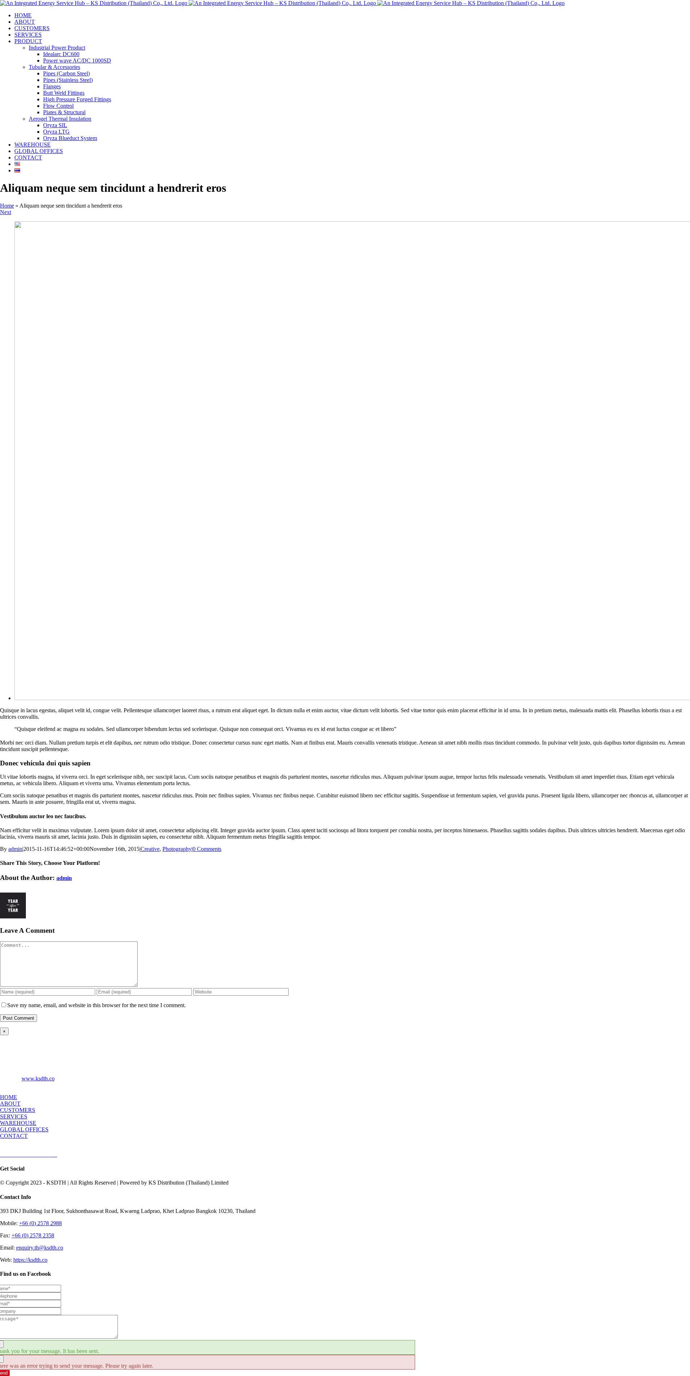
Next (5, 212)
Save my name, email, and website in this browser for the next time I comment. (96, 1005)
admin (15, 849)
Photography (177, 849)
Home (7, 206)
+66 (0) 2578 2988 (40, 1223)
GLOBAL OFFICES (24, 1129)
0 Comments (207, 849)
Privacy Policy (146, 1155)
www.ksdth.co (38, 1078)
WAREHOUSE (18, 1123)
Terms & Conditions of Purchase (94, 1155)
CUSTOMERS (17, 1110)
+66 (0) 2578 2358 (33, 1235)
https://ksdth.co (30, 1260)
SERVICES (13, 1116)
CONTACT (14, 1136)
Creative (150, 849)
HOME (8, 1097)
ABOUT (10, 1104)
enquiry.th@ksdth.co (39, 1248)
